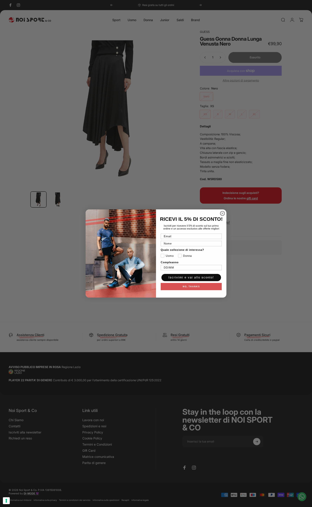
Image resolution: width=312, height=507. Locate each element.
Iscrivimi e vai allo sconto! (191, 277)
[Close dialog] (222, 213)
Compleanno (170, 262)
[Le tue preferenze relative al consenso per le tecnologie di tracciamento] (6, 500)
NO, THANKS (191, 286)
